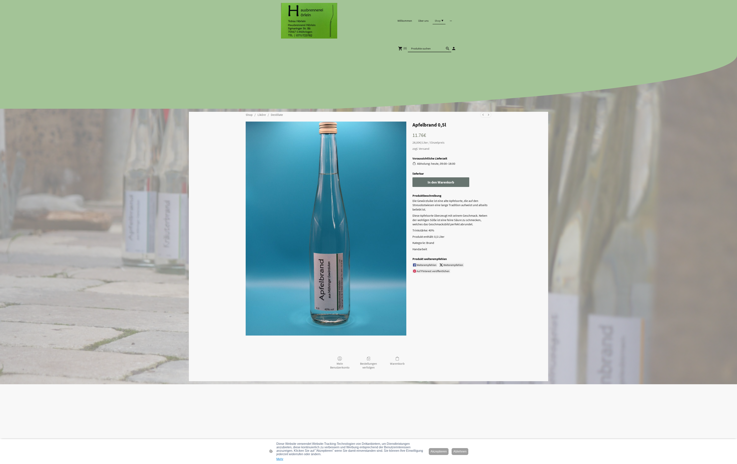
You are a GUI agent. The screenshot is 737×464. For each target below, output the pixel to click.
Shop (249, 115)
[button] (447, 48)
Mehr (279, 459)
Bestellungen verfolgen (368, 365)
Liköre (262, 115)
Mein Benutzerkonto (339, 365)
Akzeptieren (438, 451)
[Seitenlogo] (309, 21)
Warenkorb (397, 363)
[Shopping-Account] (453, 48)
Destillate (277, 115)
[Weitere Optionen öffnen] (450, 20)
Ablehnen (460, 451)
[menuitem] (483, 115)
